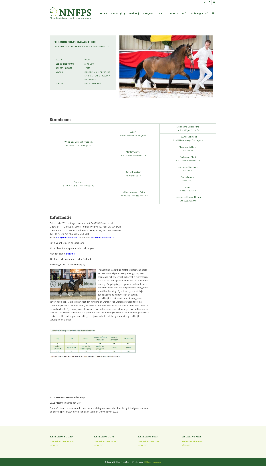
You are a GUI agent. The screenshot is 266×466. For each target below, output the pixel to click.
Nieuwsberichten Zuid (148, 441)
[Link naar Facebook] (209, 2)
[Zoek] (213, 13)
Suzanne (70, 253)
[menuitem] (103, 13)
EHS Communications (152, 462)
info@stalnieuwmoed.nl (68, 237)
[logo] (70, 13)
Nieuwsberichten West (193, 441)
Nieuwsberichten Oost (105, 441)
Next (218, 69)
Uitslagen (54, 444)
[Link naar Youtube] (214, 2)
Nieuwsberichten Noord (62, 441)
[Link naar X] (204, 2)
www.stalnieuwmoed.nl (102, 237)
